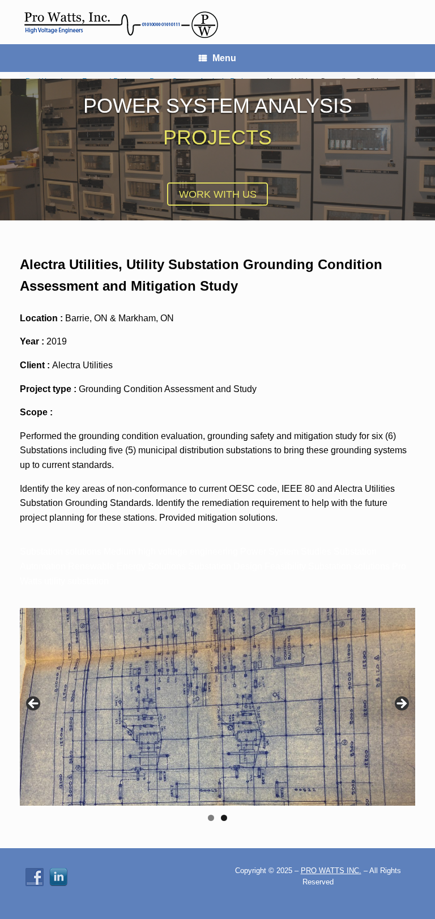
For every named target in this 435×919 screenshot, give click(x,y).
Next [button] (401, 704)
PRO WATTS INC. (331, 870)
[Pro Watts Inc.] (120, 22)
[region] (217, 718)
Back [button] (33, 704)
